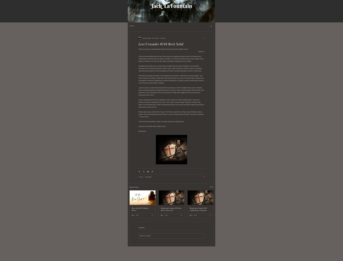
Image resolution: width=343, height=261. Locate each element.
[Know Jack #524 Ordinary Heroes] (142, 197)
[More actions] (203, 38)
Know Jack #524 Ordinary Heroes (140, 209)
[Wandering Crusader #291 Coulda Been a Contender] (200, 197)
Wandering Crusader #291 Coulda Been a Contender (198, 209)
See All (211, 187)
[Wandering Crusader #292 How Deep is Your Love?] (171, 197)
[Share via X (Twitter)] (144, 171)
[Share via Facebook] (139, 171)
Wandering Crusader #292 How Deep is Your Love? (171, 209)
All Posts (132, 26)
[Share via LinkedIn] (148, 171)
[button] (211, 26)
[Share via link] (152, 171)
